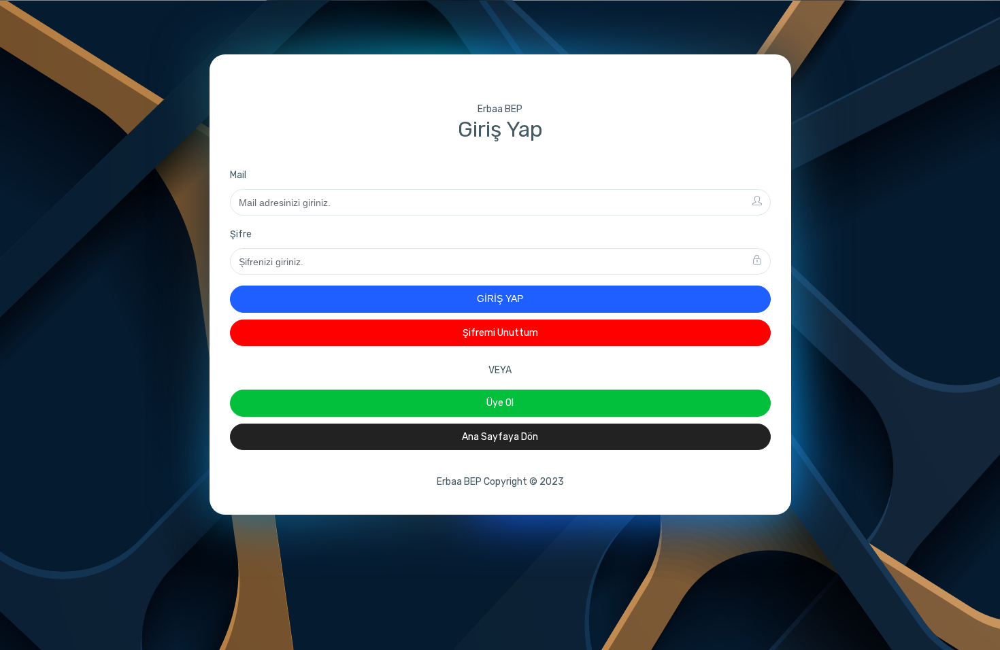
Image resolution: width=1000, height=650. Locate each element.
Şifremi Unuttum (500, 333)
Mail (238, 175)
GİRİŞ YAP (500, 298)
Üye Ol (500, 403)
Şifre (241, 234)
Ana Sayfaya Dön (500, 437)
